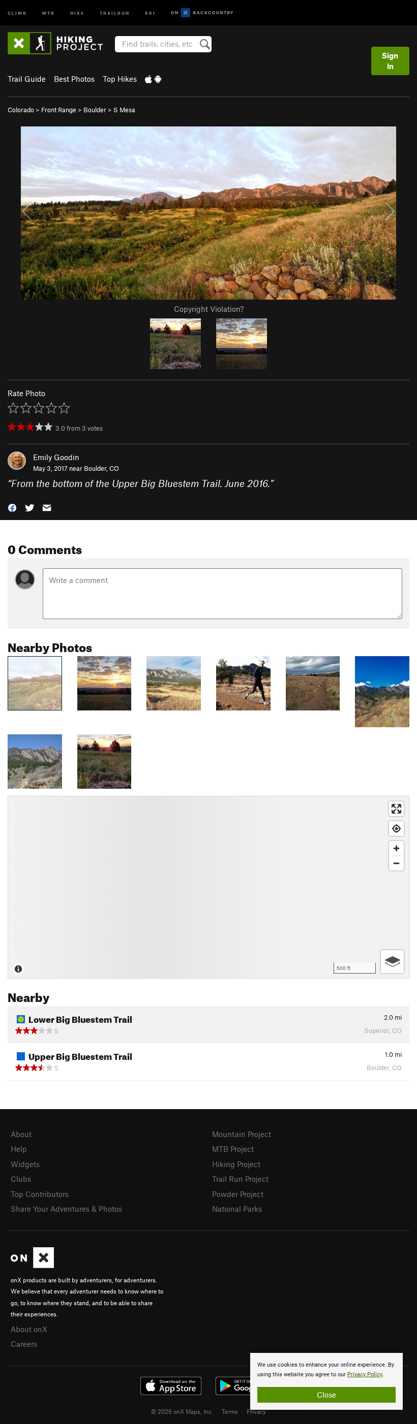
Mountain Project (241, 1134)
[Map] (208, 887)
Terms (230, 1411)
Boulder (94, 110)
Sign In (390, 61)
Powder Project (237, 1194)
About (21, 1134)
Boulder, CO (101, 468)
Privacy (256, 1411)
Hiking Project (236, 1164)
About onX (29, 1329)
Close (326, 1394)
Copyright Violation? (209, 308)
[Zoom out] (396, 863)
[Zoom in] (396, 848)
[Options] (392, 961)
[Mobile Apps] (153, 78)
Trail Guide (27, 78)
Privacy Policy (364, 1374)
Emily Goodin (56, 457)
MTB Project (233, 1148)
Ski (150, 12)
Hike (77, 12)
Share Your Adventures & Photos (66, 1208)
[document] (326, 1381)
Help (19, 1148)
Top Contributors (40, 1194)
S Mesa (124, 110)
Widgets (25, 1164)
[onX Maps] (32, 1265)
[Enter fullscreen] (396, 808)
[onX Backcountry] (202, 13)
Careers (24, 1343)
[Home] (60, 43)
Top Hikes (120, 78)
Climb (17, 12)
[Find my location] (396, 828)
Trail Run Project (240, 1178)
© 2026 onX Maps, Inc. (182, 1411)
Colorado (21, 110)
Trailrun (115, 12)
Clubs (21, 1178)
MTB (48, 12)
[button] (12, 507)
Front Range (58, 110)
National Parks (237, 1208)
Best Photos (74, 78)
